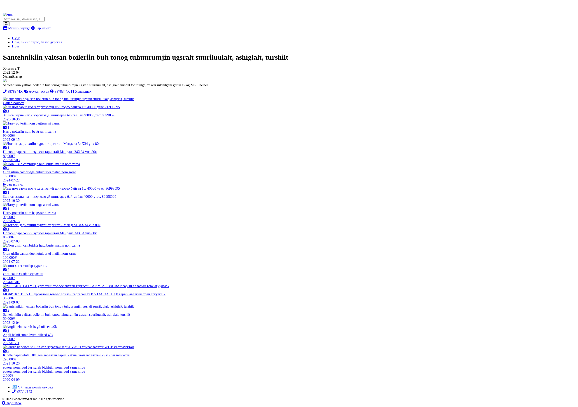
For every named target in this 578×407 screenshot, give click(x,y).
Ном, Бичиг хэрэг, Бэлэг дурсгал (37, 42)
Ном (15, 46)
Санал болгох (13, 103)
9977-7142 (24, 391)
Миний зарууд (19, 28)
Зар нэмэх (43, 28)
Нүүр (16, 38)
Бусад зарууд (13, 184)
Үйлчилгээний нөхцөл (35, 387)
